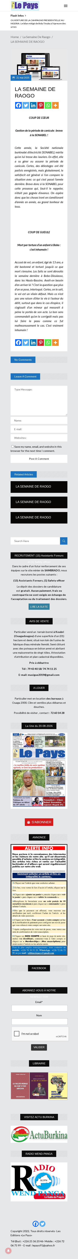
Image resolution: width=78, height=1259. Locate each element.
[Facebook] (18, 105)
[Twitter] (26, 105)
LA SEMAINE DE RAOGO (33, 486)
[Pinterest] (40, 105)
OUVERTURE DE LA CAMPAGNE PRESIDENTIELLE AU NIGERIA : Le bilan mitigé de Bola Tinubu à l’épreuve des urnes (38, 23)
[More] (55, 105)
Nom (39, 1015)
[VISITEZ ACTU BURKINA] (39, 1134)
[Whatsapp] (48, 105)
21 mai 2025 (22, 77)
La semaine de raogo (36, 37)
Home (15, 37)
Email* (39, 1002)
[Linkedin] (33, 105)
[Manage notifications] (8, 1251)
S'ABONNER (41, 822)
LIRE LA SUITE (39, 606)
